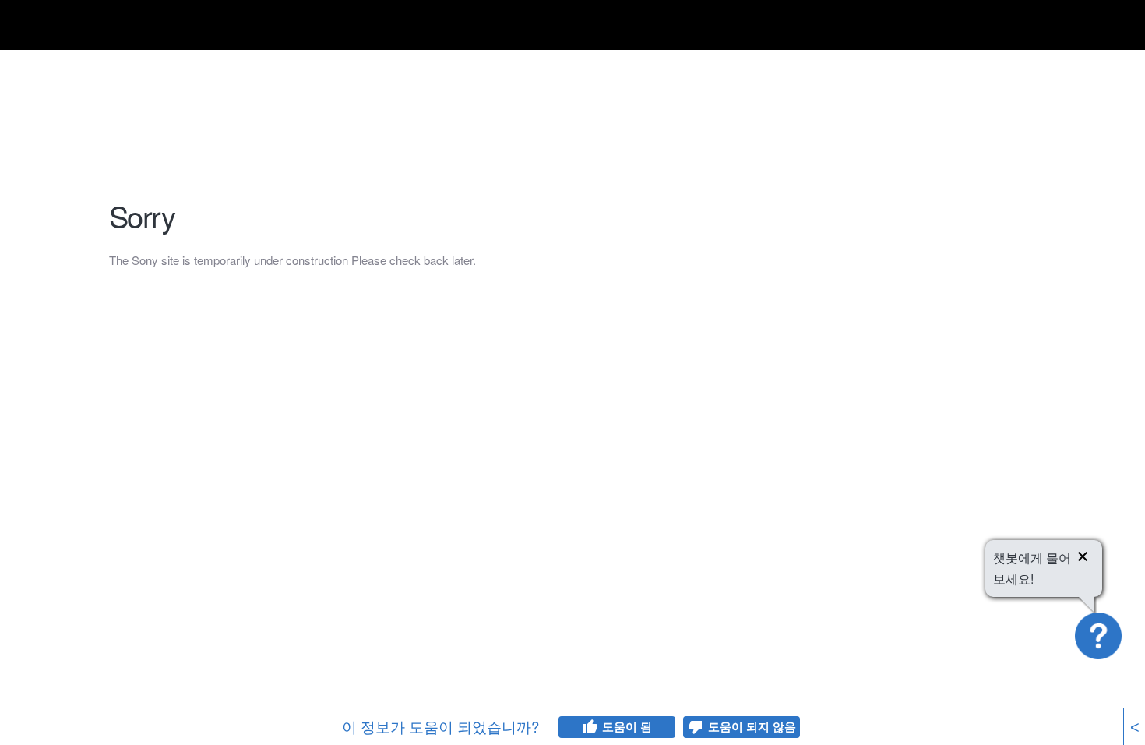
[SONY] (148, 28)
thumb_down (695, 727)
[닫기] (1082, 559)
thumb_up (589, 727)
